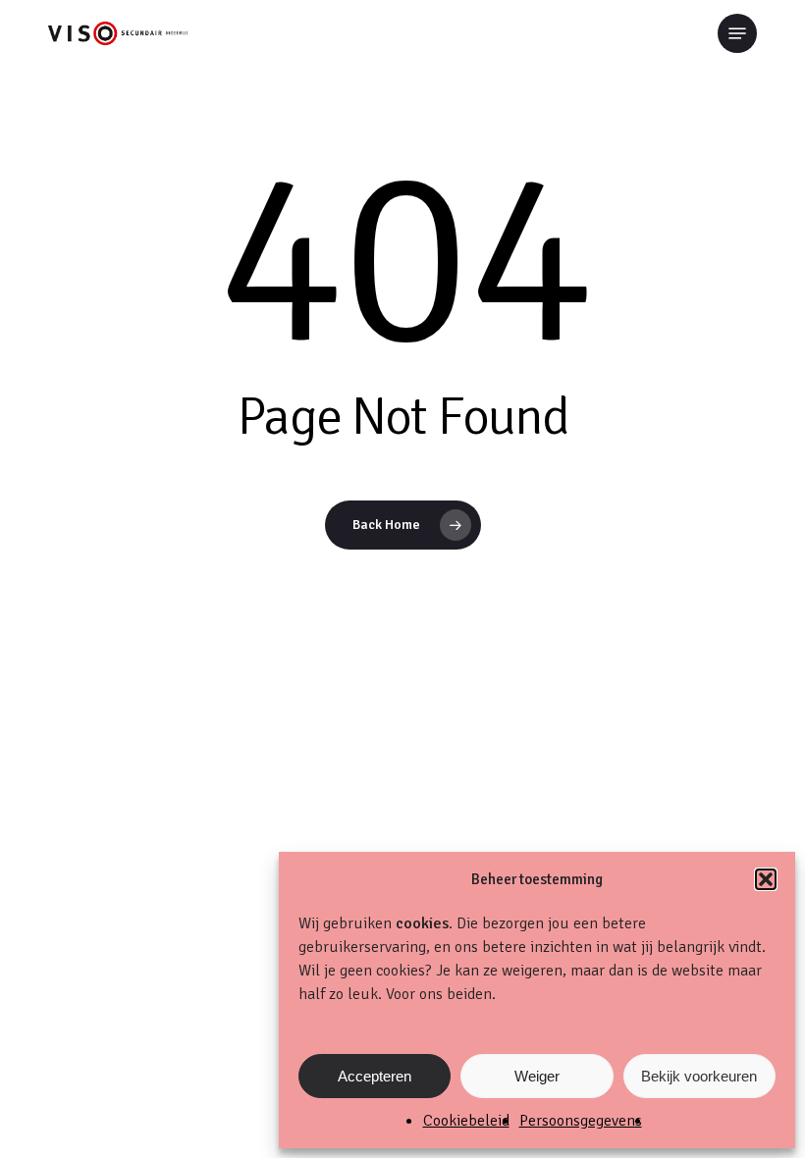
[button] (766, 879)
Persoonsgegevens (580, 1121)
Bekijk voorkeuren (699, 1076)
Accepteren (374, 1076)
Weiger (537, 1076)
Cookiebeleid (466, 1121)
